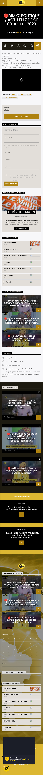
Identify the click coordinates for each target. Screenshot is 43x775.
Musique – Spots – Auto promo (15, 256)
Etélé (19, 32)
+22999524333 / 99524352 (15, 362)
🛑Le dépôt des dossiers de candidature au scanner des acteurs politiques (21, 338)
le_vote (28, 95)
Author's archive (21, 116)
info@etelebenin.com (13, 365)
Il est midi (7, 282)
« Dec (4, 663)
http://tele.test (11, 358)
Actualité (21, 12)
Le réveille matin (10, 242)
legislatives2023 (10, 98)
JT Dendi (7, 262)
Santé (5, 297)
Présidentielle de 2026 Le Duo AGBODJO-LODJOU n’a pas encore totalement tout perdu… (21, 303)
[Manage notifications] (4, 766)
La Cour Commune (11, 249)
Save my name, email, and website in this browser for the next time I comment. (23, 175)
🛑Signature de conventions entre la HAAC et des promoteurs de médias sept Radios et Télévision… (21, 320)
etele (21, 95)
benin (14, 95)
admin (6, 416)
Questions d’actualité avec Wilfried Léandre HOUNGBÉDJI (21, 508)
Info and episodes (21, 228)
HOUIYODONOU (9, 275)
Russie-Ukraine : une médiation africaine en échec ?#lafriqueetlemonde (22, 535)
